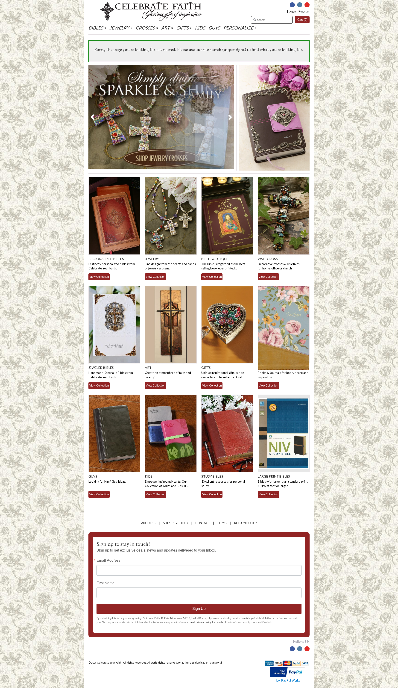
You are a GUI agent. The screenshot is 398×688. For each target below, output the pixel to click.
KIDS (200, 27)
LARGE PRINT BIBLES (274, 476)
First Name (105, 583)
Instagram (299, 4)
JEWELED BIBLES (101, 367)
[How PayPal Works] (287, 676)
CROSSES (145, 27)
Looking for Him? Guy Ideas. (107, 481)
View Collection (99, 276)
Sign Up (199, 609)
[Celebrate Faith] (151, 19)
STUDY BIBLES (212, 476)
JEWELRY (119, 27)
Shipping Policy (175, 523)
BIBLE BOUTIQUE (214, 259)
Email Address (108, 560)
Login (292, 11)
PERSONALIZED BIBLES (106, 259)
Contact (202, 523)
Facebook (292, 4)
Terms (222, 523)
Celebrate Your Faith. (110, 662)
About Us (148, 523)
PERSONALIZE (238, 27)
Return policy (245, 523)
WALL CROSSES (269, 259)
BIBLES (95, 27)
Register (304, 11)
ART (165, 27)
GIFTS (182, 27)
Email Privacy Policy (200, 622)
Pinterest (307, 4)
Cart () (302, 19)
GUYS (214, 27)
